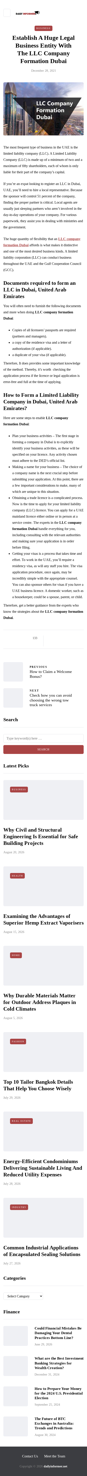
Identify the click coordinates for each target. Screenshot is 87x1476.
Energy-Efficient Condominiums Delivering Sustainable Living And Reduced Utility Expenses (42, 1167)
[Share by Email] (51, 644)
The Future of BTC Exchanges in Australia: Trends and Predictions (54, 1423)
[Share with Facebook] (51, 638)
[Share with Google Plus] (62, 638)
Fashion (18, 1041)
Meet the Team (54, 1456)
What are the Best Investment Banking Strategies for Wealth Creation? (59, 1363)
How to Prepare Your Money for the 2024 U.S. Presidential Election (59, 1393)
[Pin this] (73, 638)
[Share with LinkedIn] (67, 638)
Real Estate (21, 1121)
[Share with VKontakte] (78, 638)
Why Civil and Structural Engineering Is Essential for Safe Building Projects (40, 836)
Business (43, 28)
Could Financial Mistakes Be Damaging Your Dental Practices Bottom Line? (58, 1333)
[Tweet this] (56, 638)
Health (17, 876)
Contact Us (30, 1456)
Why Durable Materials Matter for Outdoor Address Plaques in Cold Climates (39, 1002)
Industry (19, 1207)
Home (16, 955)
